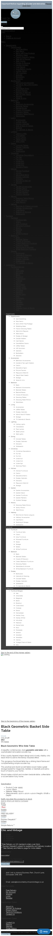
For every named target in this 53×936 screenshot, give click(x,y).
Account (4, 649)
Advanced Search (8, 30)
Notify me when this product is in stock (16, 799)
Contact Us (10, 914)
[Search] (2, 26)
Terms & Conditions (14, 912)
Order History (11, 928)
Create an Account (13, 38)
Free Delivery (11, 890)
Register (9, 898)
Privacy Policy (11, 910)
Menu (3, 42)
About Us (9, 906)
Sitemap (9, 926)
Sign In (8, 36)
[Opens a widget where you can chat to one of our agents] (44, 932)
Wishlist (9, 894)
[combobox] (12, 28)
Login (8, 896)
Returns (9, 924)
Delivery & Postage (13, 908)
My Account (11, 892)
